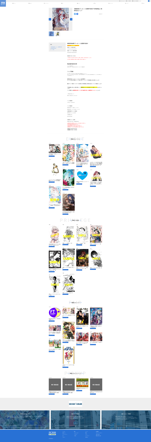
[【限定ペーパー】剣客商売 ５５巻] (69, 234)
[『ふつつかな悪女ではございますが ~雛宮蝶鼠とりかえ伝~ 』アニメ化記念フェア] (82, 338)
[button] (50, 19)
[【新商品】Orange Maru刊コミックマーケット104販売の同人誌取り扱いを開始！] (69, 386)
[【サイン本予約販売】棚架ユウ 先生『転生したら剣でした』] (69, 179)
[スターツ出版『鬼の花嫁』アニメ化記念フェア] (96, 338)
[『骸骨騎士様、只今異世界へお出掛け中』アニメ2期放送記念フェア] (96, 317)
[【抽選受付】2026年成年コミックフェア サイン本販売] (82, 177)
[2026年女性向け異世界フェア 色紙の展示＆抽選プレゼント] (55, 314)
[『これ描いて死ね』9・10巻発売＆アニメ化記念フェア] (82, 317)
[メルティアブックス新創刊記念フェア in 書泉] (69, 312)
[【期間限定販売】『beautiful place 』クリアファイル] (82, 384)
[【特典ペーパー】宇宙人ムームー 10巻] (96, 235)
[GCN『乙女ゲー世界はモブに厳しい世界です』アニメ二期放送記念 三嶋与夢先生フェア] (55, 330)
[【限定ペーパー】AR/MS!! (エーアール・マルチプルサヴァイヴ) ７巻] (55, 260)
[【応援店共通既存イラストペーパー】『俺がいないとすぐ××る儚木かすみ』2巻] (55, 235)
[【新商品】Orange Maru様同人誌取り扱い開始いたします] (96, 386)
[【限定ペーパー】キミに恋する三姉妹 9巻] (96, 259)
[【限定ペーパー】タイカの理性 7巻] (69, 284)
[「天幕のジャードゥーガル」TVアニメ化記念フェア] (69, 356)
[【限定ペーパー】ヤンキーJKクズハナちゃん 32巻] (55, 286)
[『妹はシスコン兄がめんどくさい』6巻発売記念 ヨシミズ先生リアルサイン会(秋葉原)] (69, 154)
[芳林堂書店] (52, 434)
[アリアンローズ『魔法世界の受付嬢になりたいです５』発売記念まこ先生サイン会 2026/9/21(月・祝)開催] (82, 155)
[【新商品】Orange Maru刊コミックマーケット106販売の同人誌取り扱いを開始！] (55, 386)
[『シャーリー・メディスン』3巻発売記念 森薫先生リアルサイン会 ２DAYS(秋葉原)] (55, 171)
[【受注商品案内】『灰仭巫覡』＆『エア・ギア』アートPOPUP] (55, 150)
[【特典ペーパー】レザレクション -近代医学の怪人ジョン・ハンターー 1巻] (82, 259)
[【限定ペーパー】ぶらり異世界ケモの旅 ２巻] (69, 259)
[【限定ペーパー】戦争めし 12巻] (82, 234)
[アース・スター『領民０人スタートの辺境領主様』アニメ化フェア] (55, 345)
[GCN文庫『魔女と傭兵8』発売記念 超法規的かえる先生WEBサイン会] (69, 204)
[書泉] (52, 432)
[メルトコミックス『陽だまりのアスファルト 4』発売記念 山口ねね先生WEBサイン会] (55, 196)
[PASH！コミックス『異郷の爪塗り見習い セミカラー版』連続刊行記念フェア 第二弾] (69, 331)
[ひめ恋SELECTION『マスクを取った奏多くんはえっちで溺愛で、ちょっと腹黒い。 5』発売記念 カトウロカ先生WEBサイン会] (96, 178)
